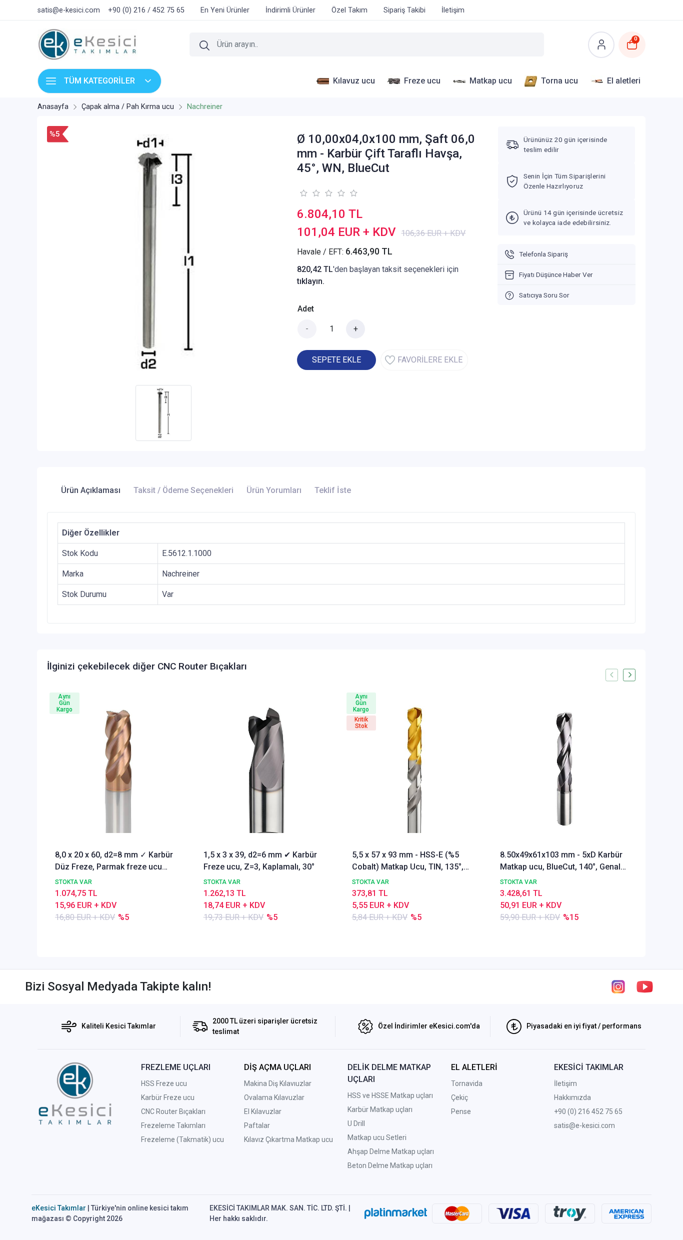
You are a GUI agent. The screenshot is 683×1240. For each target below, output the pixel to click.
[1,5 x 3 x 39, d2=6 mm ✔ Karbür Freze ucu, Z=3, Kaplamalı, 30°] (267, 769)
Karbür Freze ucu (167, 1098)
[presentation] (612, 674)
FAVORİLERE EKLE (430, 359)
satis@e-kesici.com (584, 1126)
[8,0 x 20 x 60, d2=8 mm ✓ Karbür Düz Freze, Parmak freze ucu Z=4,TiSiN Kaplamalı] (118, 769)
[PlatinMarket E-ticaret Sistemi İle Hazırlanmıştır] (395, 1213)
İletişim (565, 1084)
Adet (306, 309)
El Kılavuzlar (263, 1112)
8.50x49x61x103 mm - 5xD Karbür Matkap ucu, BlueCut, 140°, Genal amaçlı (561, 861)
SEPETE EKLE (336, 359)
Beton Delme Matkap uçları (390, 1166)
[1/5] (303, 193)
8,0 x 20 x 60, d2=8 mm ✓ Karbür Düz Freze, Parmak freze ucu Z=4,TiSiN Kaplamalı (114, 861)
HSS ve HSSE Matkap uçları (390, 1096)
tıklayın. (310, 281)
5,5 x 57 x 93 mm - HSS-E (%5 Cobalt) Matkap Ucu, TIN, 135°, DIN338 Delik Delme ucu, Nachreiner (408, 861)
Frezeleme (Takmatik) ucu (182, 1140)
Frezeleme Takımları (173, 1126)
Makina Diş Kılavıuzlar (278, 1084)
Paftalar (257, 1126)
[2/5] (309, 193)
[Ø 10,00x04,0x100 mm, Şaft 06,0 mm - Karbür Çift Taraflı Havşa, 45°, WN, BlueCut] (166, 253)
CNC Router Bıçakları (173, 1112)
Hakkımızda (572, 1098)
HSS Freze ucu (164, 1084)
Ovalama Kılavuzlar (274, 1098)
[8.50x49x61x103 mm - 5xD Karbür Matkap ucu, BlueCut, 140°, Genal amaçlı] (564, 769)
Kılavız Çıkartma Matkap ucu (288, 1140)
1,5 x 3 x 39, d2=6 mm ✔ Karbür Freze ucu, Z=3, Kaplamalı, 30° (260, 861)
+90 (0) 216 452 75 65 (588, 1112)
